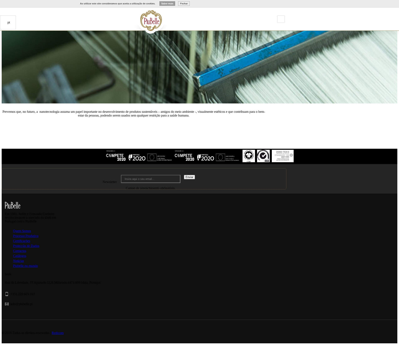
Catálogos (19, 256)
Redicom (58, 333)
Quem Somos (22, 231)
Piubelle (117, 17)
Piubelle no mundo (25, 266)
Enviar (189, 177)
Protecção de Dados (26, 246)
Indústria (123, 17)
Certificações (21, 241)
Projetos (129, 17)
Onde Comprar (24, 47)
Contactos (30, 47)
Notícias (18, 261)
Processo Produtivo (25, 236)
